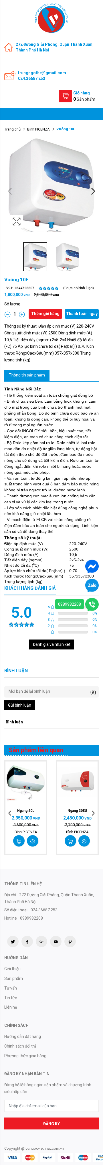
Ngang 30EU (77, 811)
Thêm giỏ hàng (45, 313)
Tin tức (10, 998)
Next (93, 191)
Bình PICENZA (38, 129)
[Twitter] (13, 941)
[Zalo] (92, 585)
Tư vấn (10, 988)
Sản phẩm (13, 978)
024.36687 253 (31, 78)
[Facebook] (27, 941)
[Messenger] (92, 566)
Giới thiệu (12, 969)
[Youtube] (56, 941)
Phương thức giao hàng (25, 1056)
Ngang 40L (25, 811)
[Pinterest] (70, 941)
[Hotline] (92, 604)
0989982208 (69, 604)
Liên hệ (10, 1007)
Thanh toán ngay (82, 313)
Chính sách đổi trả (20, 1046)
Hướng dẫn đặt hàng (22, 1036)
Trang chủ (12, 129)
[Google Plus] (41, 941)
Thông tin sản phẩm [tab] (27, 375)
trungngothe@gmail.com (42, 73)
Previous (10, 191)
